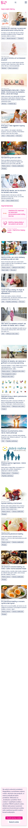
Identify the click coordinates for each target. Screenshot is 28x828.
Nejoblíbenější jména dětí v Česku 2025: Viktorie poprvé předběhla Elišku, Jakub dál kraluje (13, 92)
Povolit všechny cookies (14, 818)
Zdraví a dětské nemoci (12, 200)
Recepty (4, 168)
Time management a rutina (8, 374)
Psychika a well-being (11, 301)
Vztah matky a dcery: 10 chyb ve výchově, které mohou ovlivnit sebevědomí (12, 291)
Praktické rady (11, 103)
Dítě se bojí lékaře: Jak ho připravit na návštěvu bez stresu (13, 191)
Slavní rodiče (5, 270)
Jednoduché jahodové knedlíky (12, 534)
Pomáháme (15, 473)
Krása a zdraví (10, 135)
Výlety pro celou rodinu (7, 376)
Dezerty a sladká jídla (17, 166)
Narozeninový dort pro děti (11, 158)
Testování (20, 38)
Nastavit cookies (14, 822)
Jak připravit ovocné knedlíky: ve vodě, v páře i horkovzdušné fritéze (13, 568)
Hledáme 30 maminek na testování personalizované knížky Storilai (13, 29)
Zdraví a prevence (13, 68)
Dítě (3, 200)
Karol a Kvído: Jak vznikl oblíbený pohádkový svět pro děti (13, 258)
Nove (3, 38)
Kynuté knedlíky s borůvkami (11, 503)
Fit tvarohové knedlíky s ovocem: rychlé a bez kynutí (13, 602)
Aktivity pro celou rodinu (18, 267)
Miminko (4, 68)
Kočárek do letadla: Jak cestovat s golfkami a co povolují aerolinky (13, 362)
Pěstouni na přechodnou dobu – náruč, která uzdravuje (12, 432)
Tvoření (4, 409)
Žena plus (18, 135)
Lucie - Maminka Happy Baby (16, 231)
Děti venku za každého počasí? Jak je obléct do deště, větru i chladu (13, 324)
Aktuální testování (11, 38)
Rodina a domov (6, 166)
